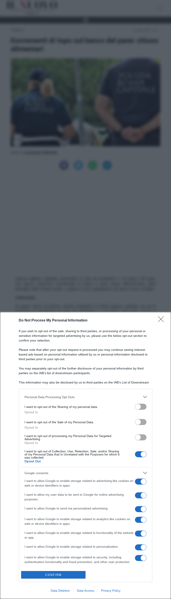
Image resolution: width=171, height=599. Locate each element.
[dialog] (85, 455)
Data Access (85, 590)
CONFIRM (53, 575)
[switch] (141, 407)
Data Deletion (60, 590)
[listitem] (85, 397)
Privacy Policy (110, 590)
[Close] (162, 320)
